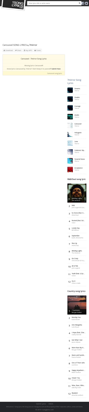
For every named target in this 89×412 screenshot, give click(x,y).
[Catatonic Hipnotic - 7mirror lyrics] (70, 152)
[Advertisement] (34, 28)
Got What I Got (77, 340)
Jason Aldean (76, 342)
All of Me (75, 266)
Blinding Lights (77, 198)
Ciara (73, 223)
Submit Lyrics (41, 404)
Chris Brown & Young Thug (80, 260)
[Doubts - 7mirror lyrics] (70, 99)
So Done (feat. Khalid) (79, 213)
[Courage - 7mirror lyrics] (70, 108)
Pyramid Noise (79, 159)
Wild (73, 205)
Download (9, 50)
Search (79, 3)
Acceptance (78, 168)
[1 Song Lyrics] (13, 5)
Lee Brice (75, 365)
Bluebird (74, 393)
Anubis (76, 115)
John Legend (76, 268)
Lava (76, 141)
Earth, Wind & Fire (77, 238)
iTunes (38, 50)
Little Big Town (76, 387)
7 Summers (76, 310)
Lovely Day (76, 228)
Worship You (76, 317)
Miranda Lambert (77, 395)
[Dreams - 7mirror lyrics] (70, 90)
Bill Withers (75, 230)
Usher (74, 276)
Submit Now (56, 69)
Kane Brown (76, 319)
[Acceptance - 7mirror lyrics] (70, 169)
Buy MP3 (28, 50)
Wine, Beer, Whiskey (79, 385)
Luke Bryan (75, 327)
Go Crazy (75, 258)
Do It (73, 281)
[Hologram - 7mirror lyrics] (70, 134)
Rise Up (74, 243)
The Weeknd (76, 200)
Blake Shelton (76, 372)
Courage (77, 106)
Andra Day (75, 245)
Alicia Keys (75, 215)
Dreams (77, 88)
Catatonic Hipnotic (80, 150)
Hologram (78, 133)
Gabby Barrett (76, 335)
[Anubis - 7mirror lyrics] (70, 116)
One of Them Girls (78, 363)
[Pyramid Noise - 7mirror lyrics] (70, 160)
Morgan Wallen (77, 312)
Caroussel (77, 124)
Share (19, 50)
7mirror (33, 44)
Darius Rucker (76, 357)
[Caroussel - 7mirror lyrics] (70, 125)
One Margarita (77, 325)
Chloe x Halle (76, 283)
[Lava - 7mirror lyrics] (70, 143)
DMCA (51, 404)
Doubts (77, 97)
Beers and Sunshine (79, 355)
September (75, 236)
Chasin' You (76, 378)
